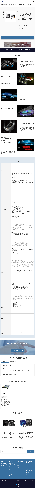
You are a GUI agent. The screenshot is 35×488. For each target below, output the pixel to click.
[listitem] (32, 377)
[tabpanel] (17, 371)
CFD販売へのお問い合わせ (17, 481)
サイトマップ (31, 480)
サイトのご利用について (25, 480)
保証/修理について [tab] (13, 361)
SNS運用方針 (18, 480)
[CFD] (2, 1)
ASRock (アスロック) (25, 25)
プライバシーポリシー (13, 480)
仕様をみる (29, 33)
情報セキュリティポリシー (5, 480)
